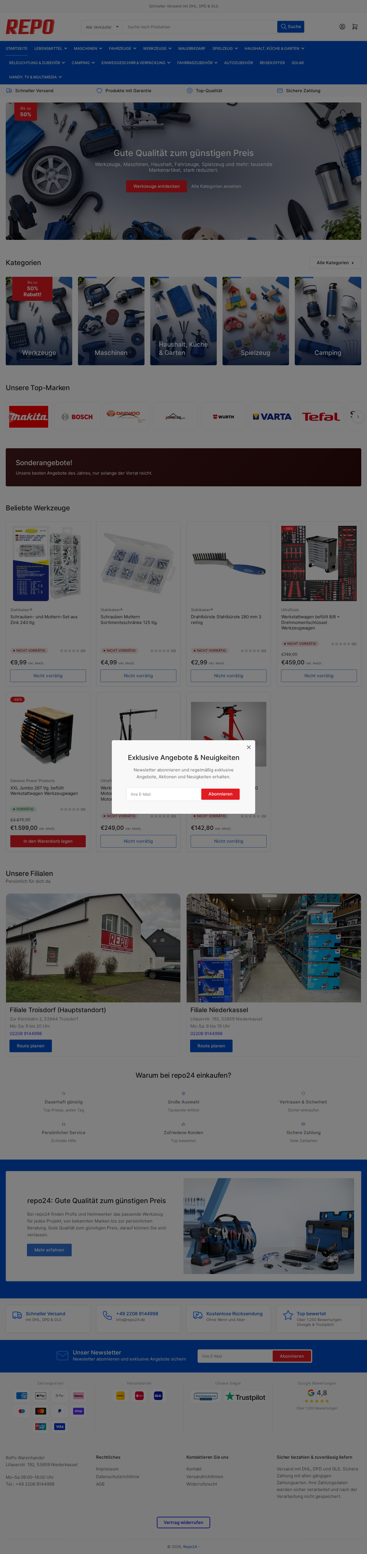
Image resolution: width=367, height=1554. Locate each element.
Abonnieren (220, 794)
